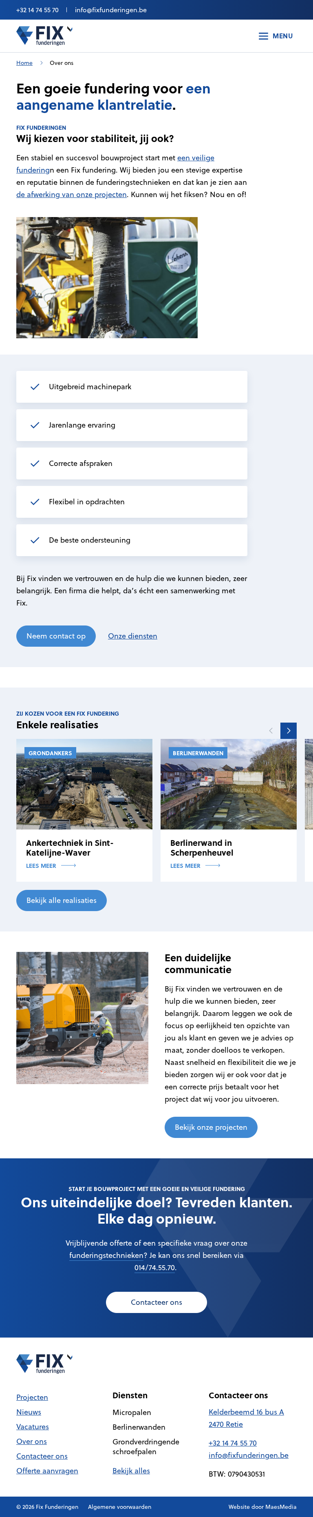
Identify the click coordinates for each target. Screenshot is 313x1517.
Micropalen (131, 1412)
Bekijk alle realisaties (61, 900)
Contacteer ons (156, 1302)
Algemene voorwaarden (119, 1507)
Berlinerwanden (138, 1427)
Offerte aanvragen (47, 1471)
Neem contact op (56, 636)
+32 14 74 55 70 (37, 9)
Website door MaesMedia (263, 1507)
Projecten (32, 1397)
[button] (288, 731)
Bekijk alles (131, 1471)
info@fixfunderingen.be (111, 9)
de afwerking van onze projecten (71, 194)
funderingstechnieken (106, 1255)
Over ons (31, 1441)
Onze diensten (132, 636)
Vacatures (32, 1427)
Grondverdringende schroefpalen (145, 1447)
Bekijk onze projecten (211, 1127)
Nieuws (28, 1412)
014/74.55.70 (154, 1267)
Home (24, 63)
